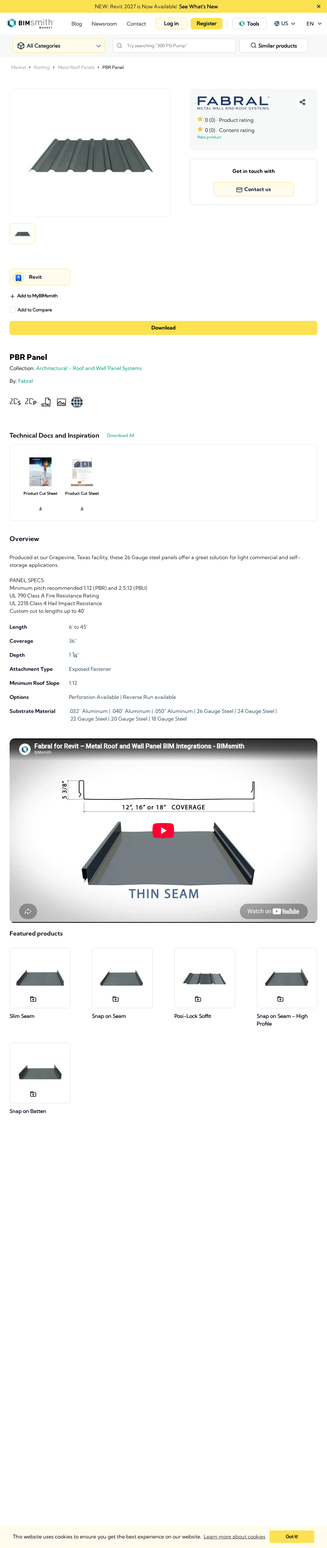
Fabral (25, 381)
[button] (171, 23)
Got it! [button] (292, 1536)
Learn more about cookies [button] (234, 1536)
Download (163, 328)
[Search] (119, 46)
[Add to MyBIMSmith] (33, 999)
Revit (35, 277)
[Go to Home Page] (40, 24)
